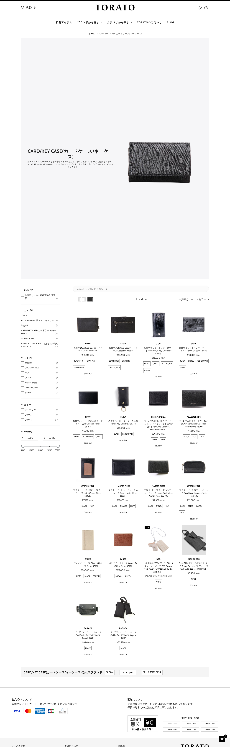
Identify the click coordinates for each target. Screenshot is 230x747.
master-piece (128, 672)
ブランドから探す (88, 22)
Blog (170, 22)
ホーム (91, 33)
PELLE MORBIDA (152, 672)
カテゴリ (28, 310)
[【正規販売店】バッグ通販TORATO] (115, 7)
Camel (155, 363)
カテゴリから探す (118, 22)
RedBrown (88, 437)
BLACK (193, 579)
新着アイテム (64, 22)
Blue (194, 437)
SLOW (109, 672)
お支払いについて (22, 699)
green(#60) (79, 367)
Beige (190, 506)
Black (147, 363)
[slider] (22, 446)
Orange (123, 506)
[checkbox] (39, 297)
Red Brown (167, 363)
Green (147, 370)
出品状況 (28, 290)
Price (28, 431)
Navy (163, 439)
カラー (27, 404)
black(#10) (78, 361)
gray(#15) (91, 361)
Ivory (78, 576)
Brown (96, 576)
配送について (135, 699)
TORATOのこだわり (149, 22)
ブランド (28, 357)
